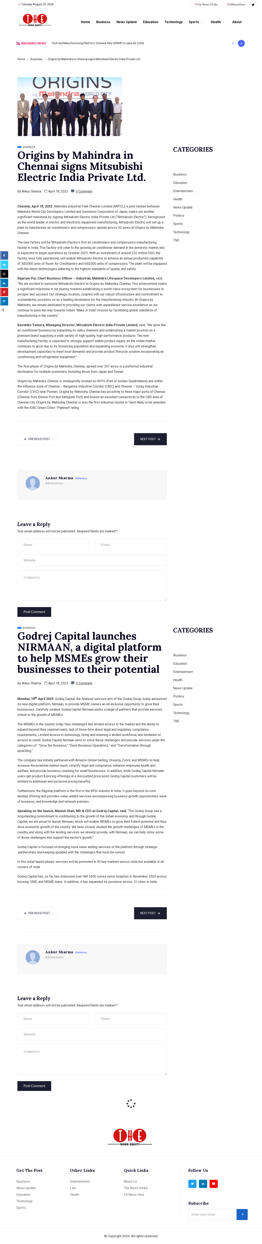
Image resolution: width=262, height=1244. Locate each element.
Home (85, 22)
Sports (194, 22)
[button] (233, 43)
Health (216, 22)
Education (150, 22)
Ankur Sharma (31, 191)
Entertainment (183, 191)
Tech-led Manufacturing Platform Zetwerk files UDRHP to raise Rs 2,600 (98, 43)
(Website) (81, 478)
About (237, 22)
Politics (178, 215)
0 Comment (84, 191)
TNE (176, 240)
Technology (173, 22)
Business (103, 22)
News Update (126, 22)
